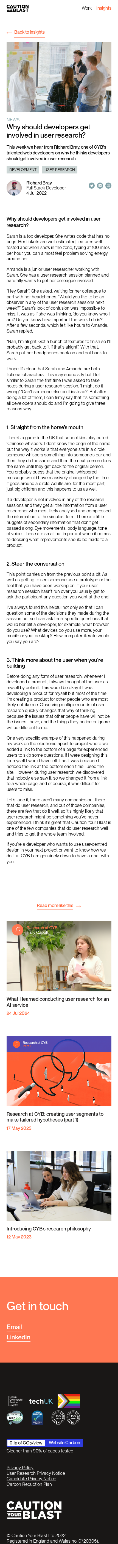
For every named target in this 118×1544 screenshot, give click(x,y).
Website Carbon (64, 1442)
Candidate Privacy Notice (31, 1478)
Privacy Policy (20, 1467)
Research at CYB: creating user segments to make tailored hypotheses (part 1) (55, 1117)
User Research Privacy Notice (36, 1473)
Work (87, 8)
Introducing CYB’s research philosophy (49, 1229)
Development (22, 169)
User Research (59, 169)
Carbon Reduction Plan (29, 1484)
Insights (103, 8)
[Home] (18, 8)
